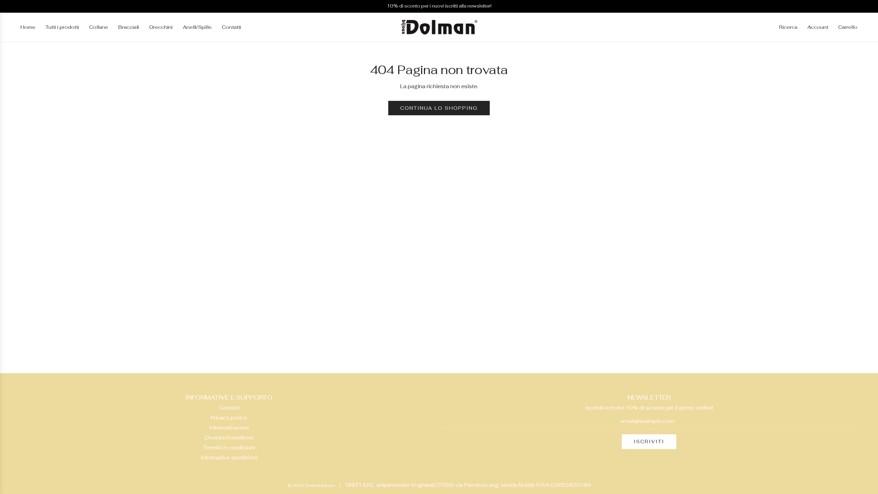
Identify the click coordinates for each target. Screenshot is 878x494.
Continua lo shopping (439, 108)
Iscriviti (649, 441)
